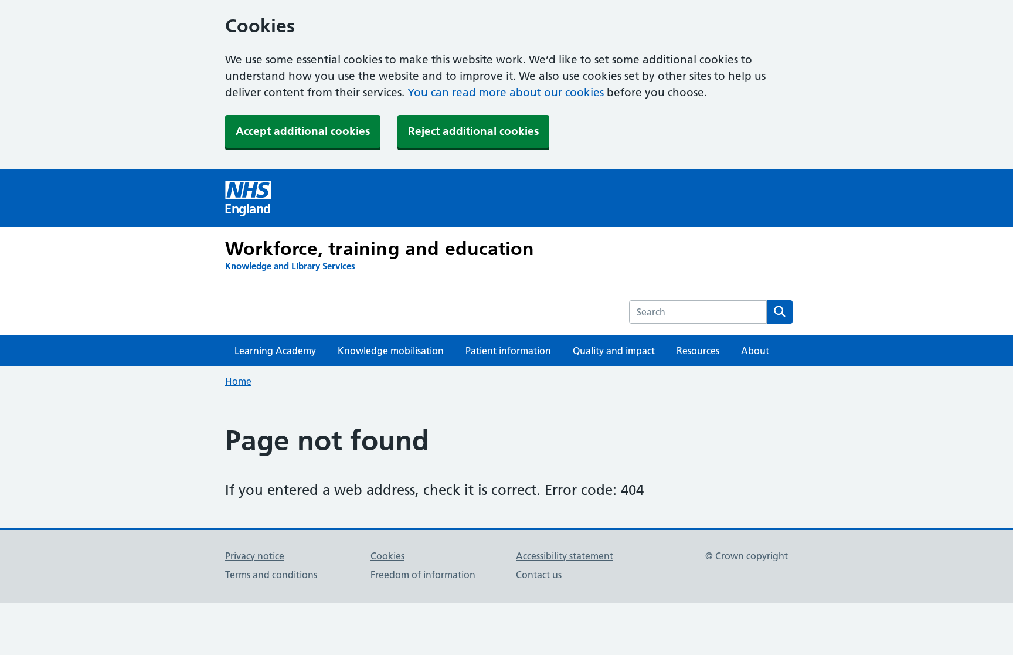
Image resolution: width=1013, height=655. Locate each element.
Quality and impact (614, 351)
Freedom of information (422, 575)
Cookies (387, 556)
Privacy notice (254, 556)
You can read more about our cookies (505, 92)
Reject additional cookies (473, 131)
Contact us (539, 575)
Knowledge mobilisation (391, 351)
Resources (698, 351)
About (755, 351)
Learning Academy (275, 351)
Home (238, 381)
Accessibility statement (564, 556)
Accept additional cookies (303, 131)
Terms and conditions (271, 575)
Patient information (508, 351)
